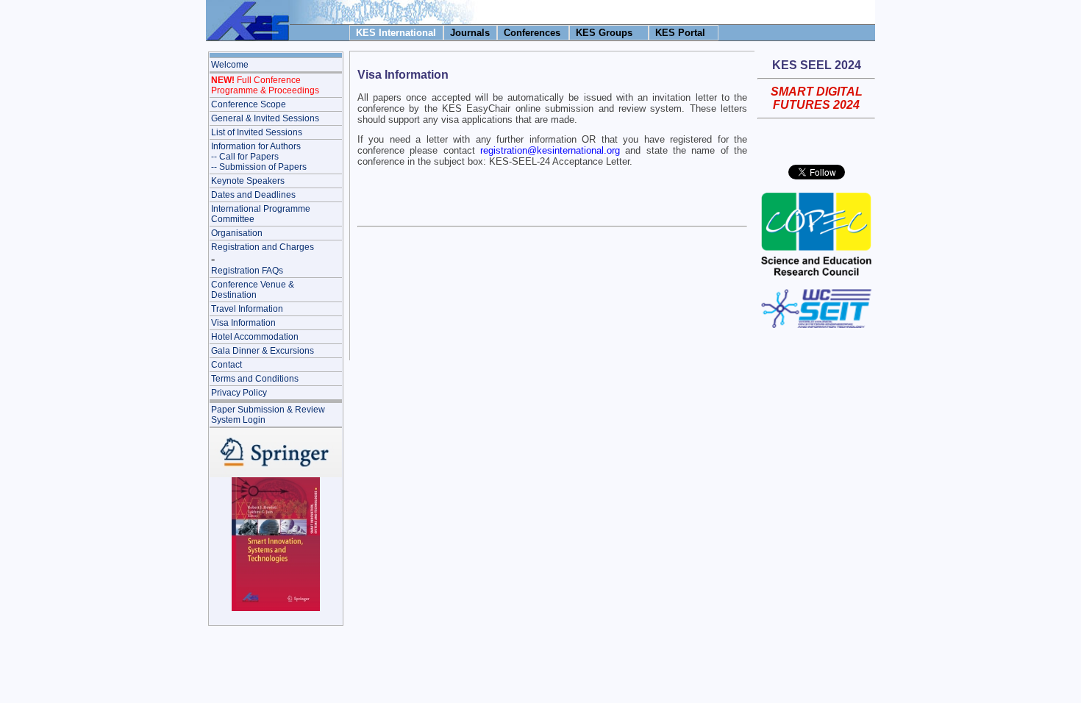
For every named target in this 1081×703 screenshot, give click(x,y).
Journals (470, 32)
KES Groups (604, 32)
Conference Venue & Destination (252, 289)
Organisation (237, 233)
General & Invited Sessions (265, 118)
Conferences (532, 32)
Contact (226, 365)
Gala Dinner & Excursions (262, 351)
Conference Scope (248, 104)
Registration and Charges (262, 247)
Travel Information (247, 309)
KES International (396, 32)
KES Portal (680, 32)
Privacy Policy (239, 393)
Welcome (230, 65)
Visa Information (243, 323)
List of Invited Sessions (256, 132)
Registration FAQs (247, 270)
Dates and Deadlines (253, 195)
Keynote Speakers (248, 181)
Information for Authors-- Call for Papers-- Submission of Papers (259, 156)
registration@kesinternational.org (550, 150)
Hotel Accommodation (255, 337)
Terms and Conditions (255, 379)
